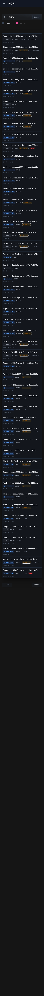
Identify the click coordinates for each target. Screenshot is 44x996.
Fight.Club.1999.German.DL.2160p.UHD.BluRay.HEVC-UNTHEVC (21, 483)
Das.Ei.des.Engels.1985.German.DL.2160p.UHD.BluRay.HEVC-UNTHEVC (21, 319)
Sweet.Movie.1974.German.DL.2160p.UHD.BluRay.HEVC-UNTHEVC (21, 36)
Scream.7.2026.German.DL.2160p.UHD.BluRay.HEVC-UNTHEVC (21, 385)
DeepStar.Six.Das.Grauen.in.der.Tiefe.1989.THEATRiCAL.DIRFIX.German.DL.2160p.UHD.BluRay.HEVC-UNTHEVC (21, 526)
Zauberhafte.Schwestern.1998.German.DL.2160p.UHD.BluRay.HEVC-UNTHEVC (21, 101)
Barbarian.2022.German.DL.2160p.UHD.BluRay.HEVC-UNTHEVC (21, 112)
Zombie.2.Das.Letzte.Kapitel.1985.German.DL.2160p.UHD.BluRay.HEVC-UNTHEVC (21, 407)
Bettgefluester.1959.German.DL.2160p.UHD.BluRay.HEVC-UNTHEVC (21, 167)
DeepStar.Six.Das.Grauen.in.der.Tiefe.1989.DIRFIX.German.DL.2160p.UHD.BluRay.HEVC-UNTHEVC (21, 537)
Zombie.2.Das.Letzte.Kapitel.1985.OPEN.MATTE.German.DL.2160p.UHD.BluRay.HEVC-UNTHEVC (21, 396)
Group (22, 23)
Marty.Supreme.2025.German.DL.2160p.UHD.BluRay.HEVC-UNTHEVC (21, 428)
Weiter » (37, 585)
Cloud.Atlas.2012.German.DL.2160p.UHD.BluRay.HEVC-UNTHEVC (21, 47)
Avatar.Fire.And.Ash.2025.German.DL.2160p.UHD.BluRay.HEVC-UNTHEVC (21, 417)
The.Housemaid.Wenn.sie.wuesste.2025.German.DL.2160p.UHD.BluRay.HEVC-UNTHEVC (21, 548)
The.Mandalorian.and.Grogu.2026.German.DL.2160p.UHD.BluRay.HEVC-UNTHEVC (21, 91)
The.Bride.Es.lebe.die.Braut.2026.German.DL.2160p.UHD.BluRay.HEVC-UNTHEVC (21, 461)
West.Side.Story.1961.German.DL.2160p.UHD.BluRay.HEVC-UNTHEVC (21, 80)
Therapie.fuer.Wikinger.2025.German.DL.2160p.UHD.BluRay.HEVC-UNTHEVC (21, 494)
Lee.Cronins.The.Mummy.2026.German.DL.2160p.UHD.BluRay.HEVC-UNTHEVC (21, 221)
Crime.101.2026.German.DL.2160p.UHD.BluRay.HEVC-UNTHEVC (21, 243)
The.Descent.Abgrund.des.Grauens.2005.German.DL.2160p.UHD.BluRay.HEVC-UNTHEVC (21, 232)
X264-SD (8, 257)
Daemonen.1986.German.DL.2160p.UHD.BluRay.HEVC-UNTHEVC (21, 439)
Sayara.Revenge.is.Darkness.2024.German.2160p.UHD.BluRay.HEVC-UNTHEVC (21, 145)
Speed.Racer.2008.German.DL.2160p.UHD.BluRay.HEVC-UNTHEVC (21, 472)
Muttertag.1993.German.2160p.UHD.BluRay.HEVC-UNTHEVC (21, 156)
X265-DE (8, 279)
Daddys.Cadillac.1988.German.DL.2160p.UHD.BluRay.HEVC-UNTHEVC (21, 287)
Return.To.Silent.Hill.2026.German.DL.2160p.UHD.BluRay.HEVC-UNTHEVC (21, 352)
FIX (7, 529)
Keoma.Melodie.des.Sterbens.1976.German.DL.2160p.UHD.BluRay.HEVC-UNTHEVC (21, 189)
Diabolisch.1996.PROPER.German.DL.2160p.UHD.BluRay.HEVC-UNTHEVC (21, 516)
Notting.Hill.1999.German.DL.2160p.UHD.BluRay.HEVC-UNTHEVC (21, 374)
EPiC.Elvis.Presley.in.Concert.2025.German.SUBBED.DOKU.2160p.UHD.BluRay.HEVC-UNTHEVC (21, 341)
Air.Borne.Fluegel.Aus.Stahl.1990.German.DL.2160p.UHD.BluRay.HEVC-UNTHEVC (21, 298)
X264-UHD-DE (10, 61)
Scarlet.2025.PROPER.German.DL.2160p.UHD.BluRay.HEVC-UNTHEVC (21, 330)
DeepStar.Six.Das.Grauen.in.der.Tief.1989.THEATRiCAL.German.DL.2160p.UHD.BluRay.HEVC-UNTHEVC (21, 570)
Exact (8, 23)
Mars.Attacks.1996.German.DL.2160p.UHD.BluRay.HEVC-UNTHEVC (21, 134)
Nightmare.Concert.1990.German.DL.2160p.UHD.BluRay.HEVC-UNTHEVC (21, 309)
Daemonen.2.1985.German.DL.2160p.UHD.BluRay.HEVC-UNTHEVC (21, 450)
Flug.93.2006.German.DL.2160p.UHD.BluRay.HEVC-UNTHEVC (21, 58)
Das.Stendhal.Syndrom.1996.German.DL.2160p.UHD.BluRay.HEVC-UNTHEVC (21, 276)
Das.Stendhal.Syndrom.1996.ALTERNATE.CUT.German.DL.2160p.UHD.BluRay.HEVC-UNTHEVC (21, 265)
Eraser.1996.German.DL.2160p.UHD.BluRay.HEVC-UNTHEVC (21, 363)
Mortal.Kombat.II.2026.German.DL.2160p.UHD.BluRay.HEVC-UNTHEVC (21, 200)
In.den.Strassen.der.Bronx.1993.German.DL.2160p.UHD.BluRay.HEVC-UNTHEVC (21, 69)
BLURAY (8, 39)
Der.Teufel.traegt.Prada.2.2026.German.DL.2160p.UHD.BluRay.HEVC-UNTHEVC (21, 210)
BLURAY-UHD (9, 224)
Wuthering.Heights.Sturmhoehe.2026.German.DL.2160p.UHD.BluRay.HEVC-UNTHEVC (21, 505)
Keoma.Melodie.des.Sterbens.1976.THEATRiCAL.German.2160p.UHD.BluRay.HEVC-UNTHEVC (21, 178)
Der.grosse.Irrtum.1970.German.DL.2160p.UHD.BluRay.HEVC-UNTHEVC (21, 254)
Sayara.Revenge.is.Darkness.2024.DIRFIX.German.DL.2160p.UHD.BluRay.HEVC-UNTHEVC (21, 123)
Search (36, 17)
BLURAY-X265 (10, 72)
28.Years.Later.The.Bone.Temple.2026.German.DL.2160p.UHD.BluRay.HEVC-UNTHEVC (21, 559)
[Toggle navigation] (4, 3)
